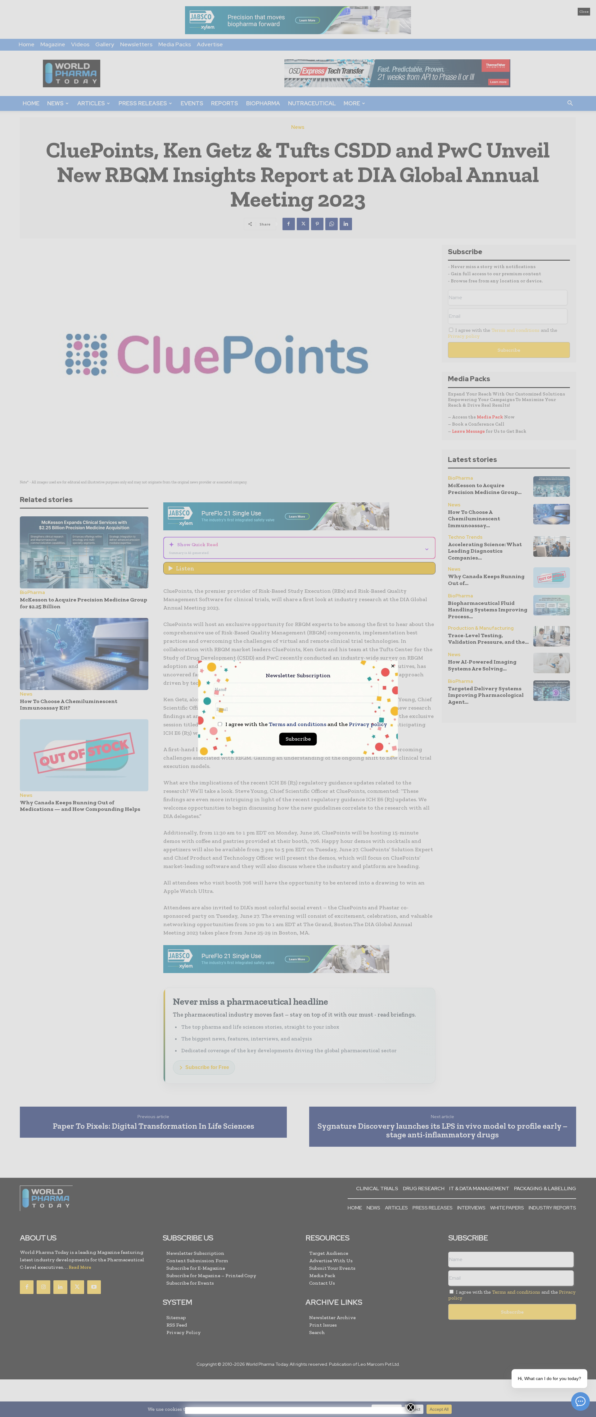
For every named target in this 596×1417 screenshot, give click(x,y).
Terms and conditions (297, 724)
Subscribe (298, 738)
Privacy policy (368, 724)
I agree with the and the (305, 724)
